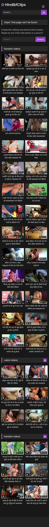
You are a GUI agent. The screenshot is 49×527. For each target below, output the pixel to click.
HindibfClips (15, 4)
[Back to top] (41, 519)
